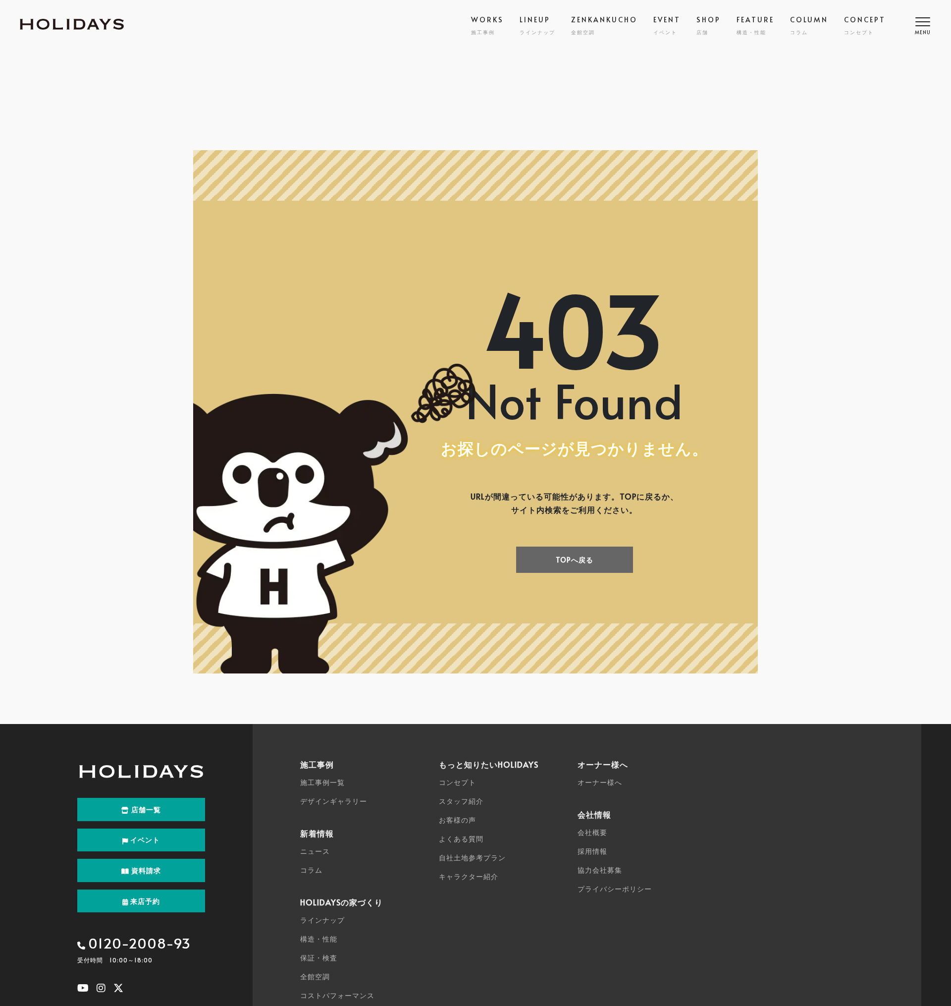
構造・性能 (318, 939)
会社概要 (592, 832)
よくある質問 (461, 838)
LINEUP (537, 25)
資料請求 (145, 870)
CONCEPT (865, 25)
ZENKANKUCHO (604, 25)
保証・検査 (318, 957)
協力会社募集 (600, 870)
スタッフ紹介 (461, 801)
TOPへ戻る (574, 559)
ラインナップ (322, 920)
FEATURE (755, 25)
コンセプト (457, 782)
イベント (144, 839)
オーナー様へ (600, 782)
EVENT (667, 25)
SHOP (708, 25)
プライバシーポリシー (615, 889)
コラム (311, 870)
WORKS (487, 25)
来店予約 (144, 901)
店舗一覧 (145, 809)
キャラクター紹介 (468, 876)
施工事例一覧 (322, 782)
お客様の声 (457, 820)
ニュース (315, 851)
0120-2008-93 (139, 942)
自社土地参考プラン (472, 857)
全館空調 (315, 976)
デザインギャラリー (333, 801)
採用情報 (592, 851)
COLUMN (809, 25)
